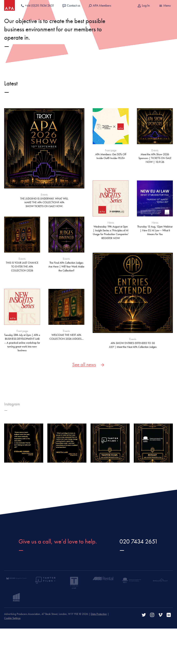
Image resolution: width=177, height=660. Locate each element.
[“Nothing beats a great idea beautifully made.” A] (66, 443)
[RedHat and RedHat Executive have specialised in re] (153, 443)
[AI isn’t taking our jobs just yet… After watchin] (23, 443)
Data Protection (99, 614)
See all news (84, 364)
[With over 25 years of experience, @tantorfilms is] (110, 443)
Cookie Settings (12, 618)
